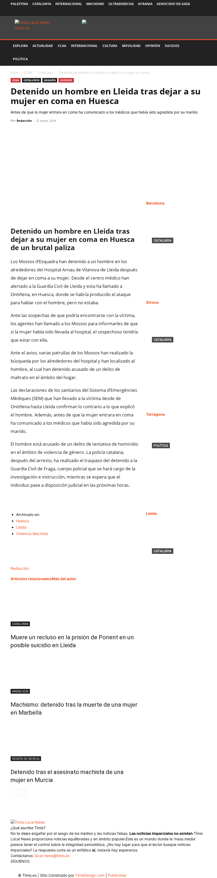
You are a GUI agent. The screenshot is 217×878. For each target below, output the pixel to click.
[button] (200, 46)
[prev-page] (14, 792)
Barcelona (155, 203)
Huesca (22, 521)
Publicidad (117, 875)
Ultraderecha (121, 4)
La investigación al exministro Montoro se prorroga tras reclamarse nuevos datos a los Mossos (176, 466)
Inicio (14, 72)
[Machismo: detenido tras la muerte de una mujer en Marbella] (75, 674)
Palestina (19, 4)
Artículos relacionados (31, 578)
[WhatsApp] (40, 132)
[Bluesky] (202, 12)
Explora (20, 46)
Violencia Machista (32, 533)
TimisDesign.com (90, 875)
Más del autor (64, 578)
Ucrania (145, 4)
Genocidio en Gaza (173, 4)
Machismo (95, 4)
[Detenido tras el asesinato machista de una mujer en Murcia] (75, 741)
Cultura (109, 46)
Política (20, 59)
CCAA (62, 46)
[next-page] (22, 792)
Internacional (68, 4)
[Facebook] (167, 12)
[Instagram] (176, 12)
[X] (185, 12)
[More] (64, 132)
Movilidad (131, 46)
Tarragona (155, 414)
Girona (152, 302)
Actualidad (43, 46)
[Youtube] (194, 12)
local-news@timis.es (52, 855)
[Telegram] (52, 132)
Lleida (21, 527)
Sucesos (172, 46)
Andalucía (20, 691)
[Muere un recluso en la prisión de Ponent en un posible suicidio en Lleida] (75, 606)
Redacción (24, 121)
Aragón (50, 80)
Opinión (152, 46)
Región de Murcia (25, 758)
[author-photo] (22, 562)
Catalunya (41, 4)
